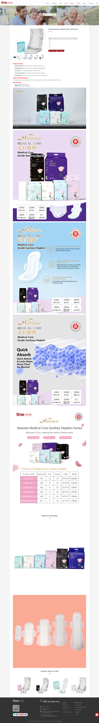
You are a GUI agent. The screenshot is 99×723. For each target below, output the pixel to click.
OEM (60, 3)
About (65, 3)
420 (50, 47)
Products (72, 3)
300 (50, 43)
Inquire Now (53, 50)
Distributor (54, 3)
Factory (78, 3)
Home (47, 3)
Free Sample (60, 50)
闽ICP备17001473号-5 (66, 721)
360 (50, 45)
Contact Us (91, 3)
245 (50, 40)
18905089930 (97, 715)
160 (49, 38)
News (84, 3)
